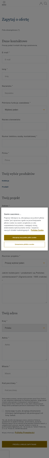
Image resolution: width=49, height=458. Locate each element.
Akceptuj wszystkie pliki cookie (24, 237)
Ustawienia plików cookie (24, 244)
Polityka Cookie (37, 230)
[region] (24, 229)
